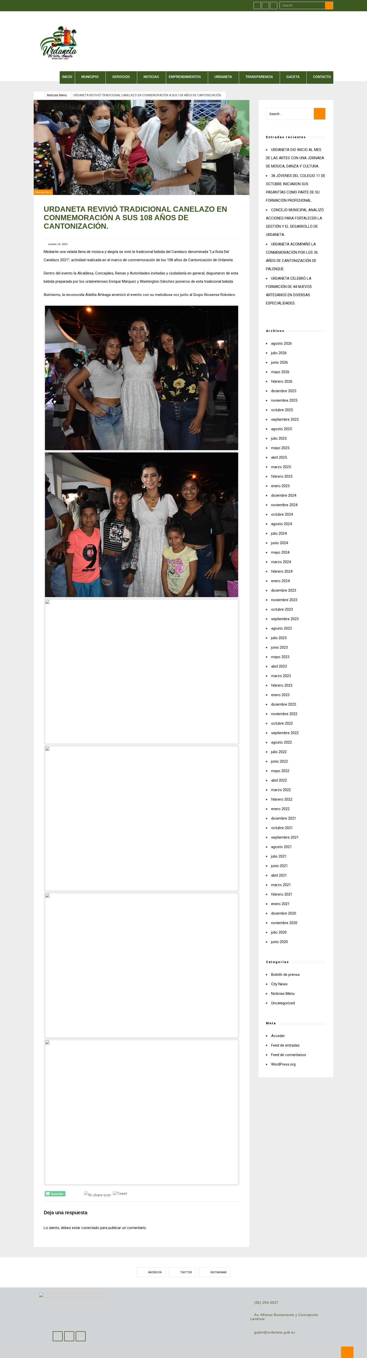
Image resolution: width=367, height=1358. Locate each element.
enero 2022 (280, 809)
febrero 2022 (281, 799)
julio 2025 (279, 438)
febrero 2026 (281, 381)
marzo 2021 (281, 885)
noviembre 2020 (284, 923)
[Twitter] (265, 5)
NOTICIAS (151, 77)
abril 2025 (279, 457)
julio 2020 (279, 932)
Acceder (278, 1036)
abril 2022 (279, 780)
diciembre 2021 (283, 818)
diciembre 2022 (283, 704)
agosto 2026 (281, 343)
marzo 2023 (281, 676)
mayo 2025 (280, 448)
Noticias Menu (57, 95)
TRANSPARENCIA (259, 77)
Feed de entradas (285, 1045)
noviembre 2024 (284, 505)
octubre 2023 (282, 609)
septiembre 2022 (285, 733)
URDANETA (223, 77)
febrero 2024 (281, 571)
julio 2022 (279, 752)
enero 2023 (280, 695)
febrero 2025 (281, 476)
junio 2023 (279, 647)
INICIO (67, 77)
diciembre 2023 (283, 590)
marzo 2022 (281, 790)
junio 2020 (279, 942)
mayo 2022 (280, 771)
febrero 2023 (281, 685)
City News (279, 984)
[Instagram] (273, 5)
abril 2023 (279, 666)
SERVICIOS (121, 77)
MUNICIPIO (90, 77)
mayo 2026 (280, 372)
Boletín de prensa (285, 974)
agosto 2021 (281, 847)
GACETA (293, 77)
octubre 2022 (282, 723)
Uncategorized (283, 1003)
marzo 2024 (281, 562)
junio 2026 (279, 362)
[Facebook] (257, 5)
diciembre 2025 (283, 391)
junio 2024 (279, 543)
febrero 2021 (281, 894)
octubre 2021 (282, 828)
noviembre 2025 (284, 400)
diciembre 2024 (283, 495)
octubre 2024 (282, 514)
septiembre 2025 (285, 419)
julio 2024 (279, 533)
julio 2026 (279, 353)
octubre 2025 (282, 410)
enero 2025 (280, 486)
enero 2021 (280, 904)
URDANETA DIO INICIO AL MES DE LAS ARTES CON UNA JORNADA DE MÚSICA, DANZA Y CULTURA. (295, 157)
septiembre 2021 (285, 837)
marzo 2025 (281, 467)
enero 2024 (280, 581)
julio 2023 (279, 638)
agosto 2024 (281, 524)
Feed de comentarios (288, 1055)
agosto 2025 (281, 429)
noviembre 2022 (284, 714)
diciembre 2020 (283, 913)
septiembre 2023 (285, 619)
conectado (90, 1228)
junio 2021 (279, 866)
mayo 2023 (280, 657)
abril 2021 (279, 875)
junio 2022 (279, 761)
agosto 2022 (281, 742)
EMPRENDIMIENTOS (185, 77)
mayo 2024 (280, 552)
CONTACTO (322, 77)
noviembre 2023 (284, 600)
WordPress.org (283, 1064)
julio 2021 (279, 856)
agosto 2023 (281, 628)
